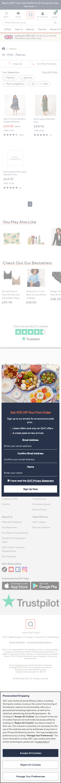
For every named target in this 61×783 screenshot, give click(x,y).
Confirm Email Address (30, 453)
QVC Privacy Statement (40, 480)
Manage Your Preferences (30, 776)
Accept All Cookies (30, 753)
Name (30, 466)
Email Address (30, 439)
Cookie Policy (42, 741)
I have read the (32, 480)
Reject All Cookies (30, 764)
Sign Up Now (30, 489)
